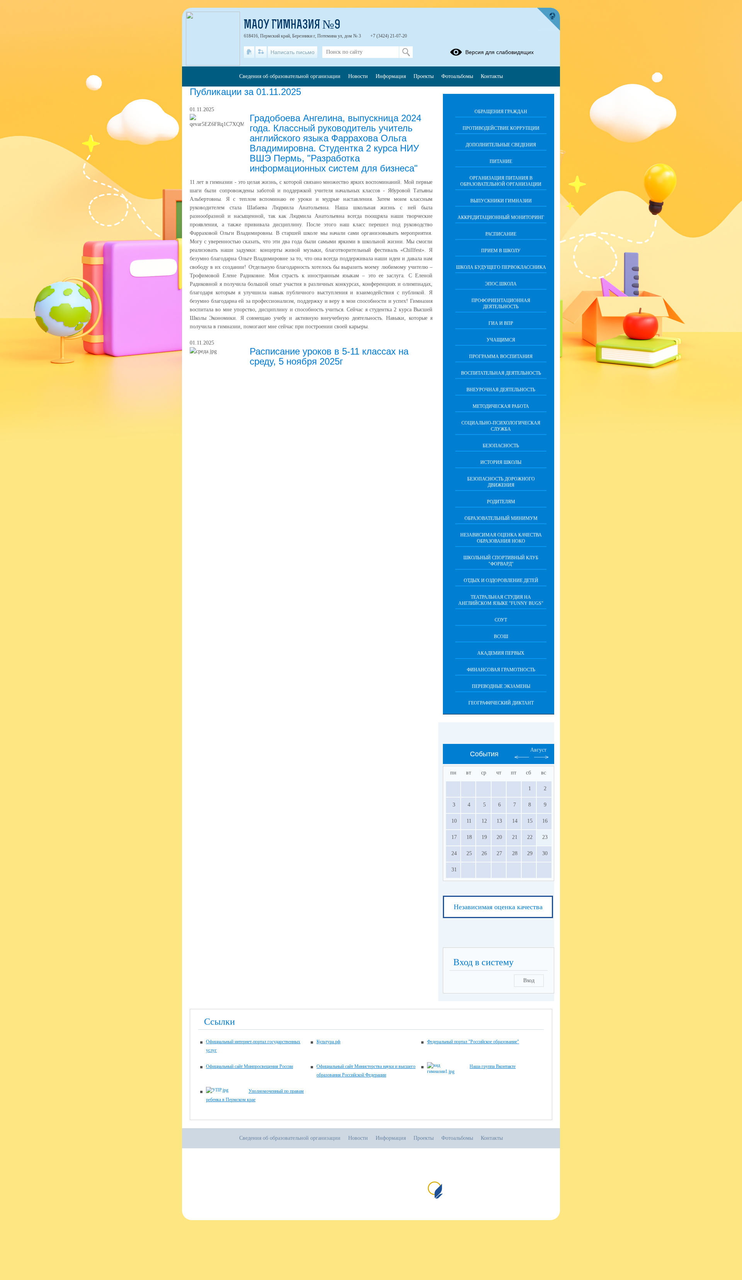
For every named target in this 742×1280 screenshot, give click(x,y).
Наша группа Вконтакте (493, 1066)
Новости (358, 76)
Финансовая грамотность (501, 669)
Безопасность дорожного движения (501, 482)
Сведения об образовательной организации (289, 76)
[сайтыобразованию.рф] (548, 19)
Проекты (424, 76)
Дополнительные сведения (501, 145)
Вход (528, 980)
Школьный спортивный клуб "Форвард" (500, 561)
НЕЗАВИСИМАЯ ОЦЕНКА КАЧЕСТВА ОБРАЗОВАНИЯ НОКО (501, 538)
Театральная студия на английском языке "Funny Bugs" (500, 600)
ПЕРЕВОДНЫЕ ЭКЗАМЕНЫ (501, 686)
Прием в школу (501, 250)
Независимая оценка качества (498, 907)
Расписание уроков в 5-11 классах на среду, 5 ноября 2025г (329, 356)
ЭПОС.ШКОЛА (501, 284)
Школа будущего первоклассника (501, 267)
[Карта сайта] (261, 52)
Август (538, 750)
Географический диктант (501, 703)
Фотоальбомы (457, 76)
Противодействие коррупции (501, 128)
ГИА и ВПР (500, 323)
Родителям (501, 501)
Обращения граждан (501, 111)
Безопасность (501, 445)
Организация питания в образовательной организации (500, 181)
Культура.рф (328, 1041)
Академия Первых (500, 653)
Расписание (500, 234)
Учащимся (501, 340)
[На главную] (249, 52)
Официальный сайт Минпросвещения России (249, 1066)
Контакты (492, 76)
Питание (501, 161)
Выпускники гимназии (501, 201)
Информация (391, 76)
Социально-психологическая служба (500, 426)
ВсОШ (501, 636)
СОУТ (501, 620)
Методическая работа (501, 406)
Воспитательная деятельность (501, 373)
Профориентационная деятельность (500, 303)
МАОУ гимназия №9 (292, 25)
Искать (406, 52)
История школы (500, 462)
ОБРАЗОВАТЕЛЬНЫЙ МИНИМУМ (501, 518)
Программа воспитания (501, 356)
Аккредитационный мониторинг (501, 217)
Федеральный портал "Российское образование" (473, 1041)
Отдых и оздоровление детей (501, 580)
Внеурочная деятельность (500, 389)
